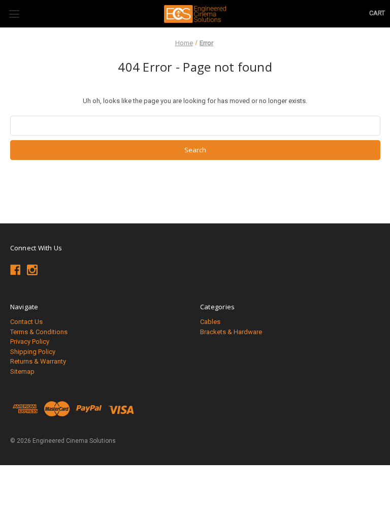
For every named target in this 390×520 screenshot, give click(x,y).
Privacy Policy (29, 341)
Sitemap (22, 371)
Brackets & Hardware (231, 332)
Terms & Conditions (39, 332)
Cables (210, 322)
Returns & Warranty (38, 361)
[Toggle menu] (14, 14)
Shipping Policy (32, 351)
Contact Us (26, 322)
